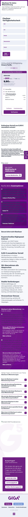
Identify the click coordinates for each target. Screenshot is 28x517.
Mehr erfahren (7, 336)
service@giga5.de (11, 482)
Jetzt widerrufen (19, 504)
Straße (5, 35)
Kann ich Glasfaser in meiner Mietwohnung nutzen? (9, 379)
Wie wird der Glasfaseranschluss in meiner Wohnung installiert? (11, 397)
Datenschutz (11, 507)
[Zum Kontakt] (26, 157)
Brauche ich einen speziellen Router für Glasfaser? (12, 407)
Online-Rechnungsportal (13, 487)
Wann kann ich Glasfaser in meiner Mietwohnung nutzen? (11, 412)
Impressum (4, 507)
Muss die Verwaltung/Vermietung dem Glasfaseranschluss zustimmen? (11, 386)
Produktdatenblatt (18, 108)
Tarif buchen (14, 112)
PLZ (4, 24)
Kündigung (8, 504)
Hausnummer (7, 41)
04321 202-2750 (11, 478)
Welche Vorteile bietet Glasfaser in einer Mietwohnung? (11, 391)
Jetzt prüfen (6, 54)
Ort (4, 29)
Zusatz (5, 47)
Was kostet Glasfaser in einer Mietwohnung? (10, 402)
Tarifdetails (9, 108)
